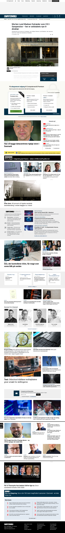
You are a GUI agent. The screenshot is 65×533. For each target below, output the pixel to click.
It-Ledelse (38, 16)
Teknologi (25, 16)
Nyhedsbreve (26, 526)
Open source (6, 416)
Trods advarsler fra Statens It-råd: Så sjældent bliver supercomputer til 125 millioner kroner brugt (18, 511)
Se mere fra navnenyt (32, 328)
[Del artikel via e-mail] (50, 34)
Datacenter (48, 123)
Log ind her (57, 92)
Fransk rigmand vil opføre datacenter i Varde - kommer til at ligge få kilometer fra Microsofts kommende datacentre (47, 507)
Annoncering (52, 526)
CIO (46, 133)
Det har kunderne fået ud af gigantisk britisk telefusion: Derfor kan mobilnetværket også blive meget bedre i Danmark (48, 515)
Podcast (25, 525)
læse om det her (43, 116)
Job (37, 529)
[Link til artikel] (22, 130)
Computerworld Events (41, 525)
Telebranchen (45, 367)
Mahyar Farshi (10, 324)
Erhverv (32, 16)
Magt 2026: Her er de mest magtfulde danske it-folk (17, 19)
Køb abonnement (53, 529)
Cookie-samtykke (53, 525)
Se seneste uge (32, 518)
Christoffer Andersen (40, 324)
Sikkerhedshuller (49, 128)
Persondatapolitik (53, 524)
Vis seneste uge (56, 148)
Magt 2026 (44, 251)
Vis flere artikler (48, 148)
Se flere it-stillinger (32, 286)
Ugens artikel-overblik (28, 524)
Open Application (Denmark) (25, 278)
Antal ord (44, 78)
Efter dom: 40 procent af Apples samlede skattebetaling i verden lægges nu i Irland (34, 153)
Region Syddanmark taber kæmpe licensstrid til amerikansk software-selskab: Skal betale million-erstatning (19, 503)
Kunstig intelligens (46, 300)
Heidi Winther (25, 324)
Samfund (45, 16)
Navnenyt (26, 528)
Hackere (25, 300)
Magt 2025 (7, 491)
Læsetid (52, 78)
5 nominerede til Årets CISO (32, 19)
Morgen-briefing (7, 348)
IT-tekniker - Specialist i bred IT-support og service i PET (54, 280)
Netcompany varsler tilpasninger (44, 19)
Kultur (5, 300)
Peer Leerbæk (54, 324)
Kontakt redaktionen (27, 529)
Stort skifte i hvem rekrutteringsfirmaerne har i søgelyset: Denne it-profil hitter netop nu (19, 515)
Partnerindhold (39, 526)
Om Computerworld (40, 524)
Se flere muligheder (56, 113)
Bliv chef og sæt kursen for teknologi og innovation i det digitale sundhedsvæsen (39, 279)
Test (5, 377)
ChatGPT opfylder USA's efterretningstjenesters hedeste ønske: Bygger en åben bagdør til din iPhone (47, 511)
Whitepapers (39, 528)
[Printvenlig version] (52, 34)
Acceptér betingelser (25, 396)
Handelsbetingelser (53, 528)
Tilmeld (38, 394)
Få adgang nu (16, 111)
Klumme (47, 143)
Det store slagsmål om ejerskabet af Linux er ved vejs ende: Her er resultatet (20, 507)
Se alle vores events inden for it (40, 235)
